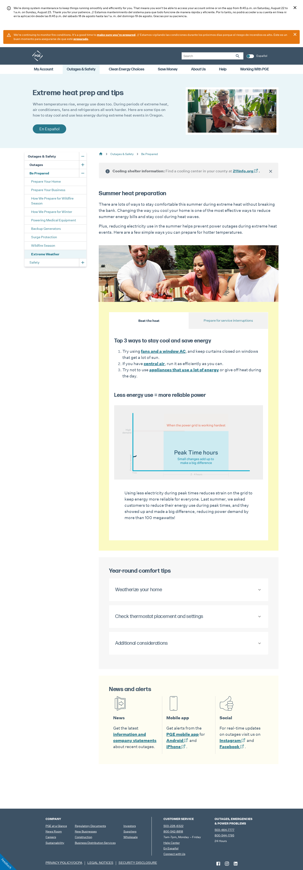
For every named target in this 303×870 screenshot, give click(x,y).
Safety (34, 262)
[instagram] (227, 864)
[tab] (149, 320)
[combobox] (212, 56)
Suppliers (129, 831)
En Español (171, 848)
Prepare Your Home (46, 181)
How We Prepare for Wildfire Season (52, 200)
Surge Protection (44, 237)
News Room (54, 831)
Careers (51, 837)
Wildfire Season (43, 246)
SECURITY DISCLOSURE (138, 863)
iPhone (173, 746)
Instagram (230, 740)
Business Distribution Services (95, 843)
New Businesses (86, 831)
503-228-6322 (173, 826)
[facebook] (218, 864)
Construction (83, 837)
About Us (198, 69)
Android (174, 740)
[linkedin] (236, 864)
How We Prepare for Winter (51, 212)
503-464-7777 (224, 830)
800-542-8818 (173, 831)
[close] (295, 8)
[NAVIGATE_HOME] (37, 55)
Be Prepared (39, 173)
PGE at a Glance (56, 826)
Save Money (167, 69)
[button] (188, 590)
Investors (129, 826)
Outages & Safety (81, 69)
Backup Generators (46, 229)
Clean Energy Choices (126, 69)
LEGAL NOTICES (100, 863)
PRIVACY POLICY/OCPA (64, 863)
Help (223, 69)
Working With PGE (254, 69)
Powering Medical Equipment (53, 220)
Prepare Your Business (48, 190)
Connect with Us (174, 854)
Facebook (230, 746)
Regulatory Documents (90, 826)
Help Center (171, 843)
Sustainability (55, 843)
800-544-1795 (224, 835)
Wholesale (130, 837)
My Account (43, 69)
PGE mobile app (182, 734)
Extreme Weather (45, 254)
